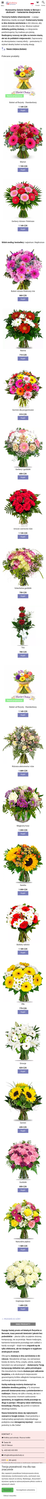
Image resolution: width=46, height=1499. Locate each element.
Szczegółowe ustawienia (25, 1490)
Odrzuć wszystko (9, 1496)
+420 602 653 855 (10, 1450)
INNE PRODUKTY (23, 1324)
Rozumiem (7, 1490)
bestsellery (19, 242)
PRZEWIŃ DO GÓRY (12, 1319)
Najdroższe (39, 242)
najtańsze (29, 242)
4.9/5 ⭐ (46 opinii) (9, 1460)
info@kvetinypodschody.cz (13, 1455)
